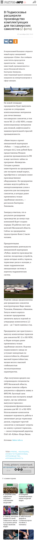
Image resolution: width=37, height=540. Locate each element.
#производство (12, 456)
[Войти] (34, 2)
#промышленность (14, 458)
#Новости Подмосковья (16, 454)
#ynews (13, 452)
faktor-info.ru (17, 440)
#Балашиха (23, 452)
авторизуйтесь (9, 467)
